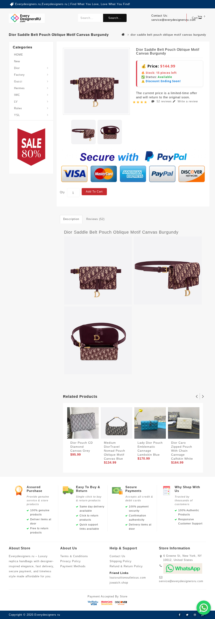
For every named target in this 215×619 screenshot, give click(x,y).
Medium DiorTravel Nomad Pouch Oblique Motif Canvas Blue (114, 450)
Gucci (18, 81)
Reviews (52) (95, 219)
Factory (19, 74)
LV (16, 101)
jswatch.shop (119, 582)
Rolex (18, 108)
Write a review (187, 101)
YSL (17, 115)
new (17, 61)
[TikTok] (202, 615)
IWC (17, 94)
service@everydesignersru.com (181, 581)
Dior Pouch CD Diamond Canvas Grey (81, 446)
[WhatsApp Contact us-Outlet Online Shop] (204, 608)
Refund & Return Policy (126, 566)
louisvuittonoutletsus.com (128, 577)
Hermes (19, 88)
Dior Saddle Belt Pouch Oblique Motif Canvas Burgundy (121, 232)
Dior (17, 68)
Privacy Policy (70, 561)
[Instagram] (195, 615)
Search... (114, 18)
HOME (18, 54)
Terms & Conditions (74, 556)
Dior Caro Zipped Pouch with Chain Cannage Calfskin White (182, 450)
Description (71, 219)
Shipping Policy (121, 561)
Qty (62, 192)
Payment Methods (73, 566)
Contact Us (117, 556)
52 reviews (164, 101)
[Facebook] (179, 615)
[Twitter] (187, 615)
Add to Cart (94, 191)
